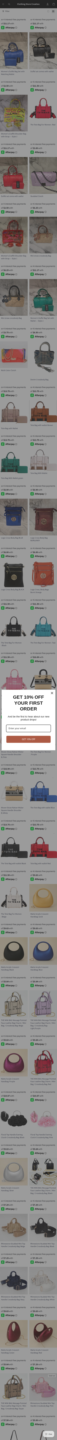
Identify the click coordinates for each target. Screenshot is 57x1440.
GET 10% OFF (28, 739)
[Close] (52, 693)
